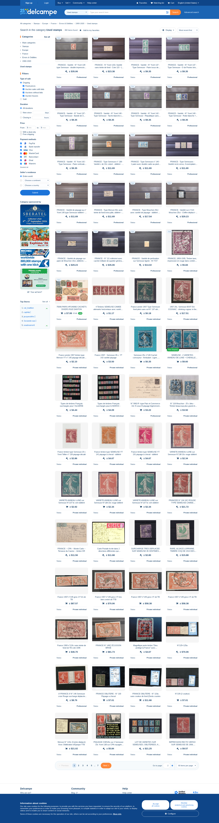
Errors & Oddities (29, 57)
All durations (28, 108)
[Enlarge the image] (71, 49)
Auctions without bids (34, 92)
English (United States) (187, 3)
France (25, 54)
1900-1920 (26, 61)
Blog (73, 793)
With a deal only (29, 132)
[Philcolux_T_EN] (34, 237)
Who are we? (25, 793)
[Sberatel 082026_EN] (34, 215)
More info (117, 814)
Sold (24, 99)
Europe (25, 50)
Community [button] (78, 3)
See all (47, 37)
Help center (127, 793)
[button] (167, 12)
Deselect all (24, 167)
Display (169, 30)
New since (27, 112)
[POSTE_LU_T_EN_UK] (34, 279)
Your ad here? (36, 292)
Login (46, 3)
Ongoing (26, 83)
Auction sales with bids (34, 89)
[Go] (172, 765)
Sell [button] (66, 3)
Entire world (28, 176)
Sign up (28, 3)
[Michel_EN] (34, 258)
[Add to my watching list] (85, 39)
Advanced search (191, 12)
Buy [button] (59, 3)
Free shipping (28, 134)
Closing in (27, 117)
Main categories (28, 43)
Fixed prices (30, 86)
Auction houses (31, 96)
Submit (35, 193)
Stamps (25, 46)
